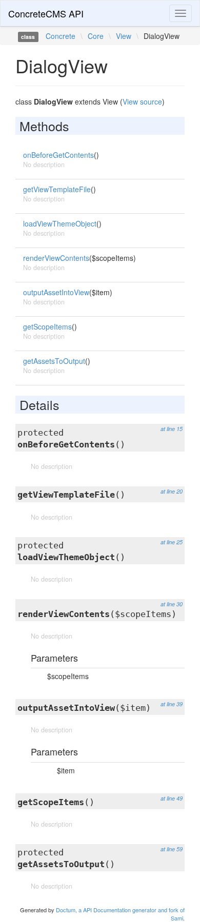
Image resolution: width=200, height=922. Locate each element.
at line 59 (172, 849)
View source (142, 101)
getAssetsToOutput (54, 361)
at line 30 (172, 604)
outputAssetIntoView (56, 292)
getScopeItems (47, 326)
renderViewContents (56, 258)
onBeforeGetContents (58, 155)
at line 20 (172, 491)
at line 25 (172, 542)
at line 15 (172, 429)
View (123, 36)
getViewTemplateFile (57, 189)
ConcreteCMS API (46, 13)
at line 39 (172, 704)
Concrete (60, 36)
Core (96, 36)
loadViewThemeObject (59, 223)
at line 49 (172, 798)
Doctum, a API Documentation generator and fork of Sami (120, 914)
